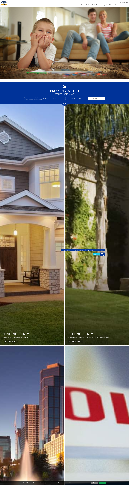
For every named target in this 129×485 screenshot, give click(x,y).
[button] (67, 250)
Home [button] (83, 5)
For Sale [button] (88, 5)
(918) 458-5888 (124, 2)
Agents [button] (105, 5)
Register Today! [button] (76, 98)
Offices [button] (111, 5)
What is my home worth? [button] (121, 5)
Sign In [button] (95, 98)
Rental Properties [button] (97, 5)
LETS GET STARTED (10, 341)
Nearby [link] (97, 254)
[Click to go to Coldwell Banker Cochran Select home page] (4, 3)
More (65, 75)
